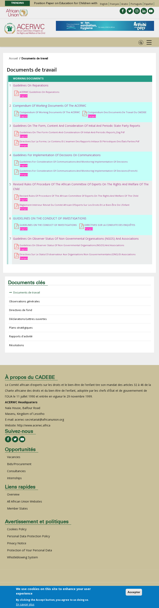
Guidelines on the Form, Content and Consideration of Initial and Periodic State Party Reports (76, 126)
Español (148, 3)
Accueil (13, 58)
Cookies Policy (16, 529)
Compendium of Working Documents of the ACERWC (49, 106)
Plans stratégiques (21, 327)
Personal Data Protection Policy (28, 536)
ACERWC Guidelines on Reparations (39, 92)
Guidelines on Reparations (30, 85)
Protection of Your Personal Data (29, 550)
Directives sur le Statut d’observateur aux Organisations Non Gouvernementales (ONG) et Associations (77, 254)
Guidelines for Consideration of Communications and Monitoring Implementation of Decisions (73, 161)
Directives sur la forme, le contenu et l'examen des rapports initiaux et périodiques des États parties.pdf (79, 141)
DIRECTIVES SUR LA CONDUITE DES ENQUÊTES (109, 225)
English (104, 3)
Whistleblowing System (22, 557)
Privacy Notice (16, 543)
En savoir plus (25, 604)
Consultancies (16, 471)
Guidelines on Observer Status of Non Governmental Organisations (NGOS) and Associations (76, 239)
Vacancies (13, 457)
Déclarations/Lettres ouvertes (28, 319)
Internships (14, 478)
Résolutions (16, 345)
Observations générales (24, 301)
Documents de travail (26, 292)
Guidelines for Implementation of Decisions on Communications (57, 155)
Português (136, 3)
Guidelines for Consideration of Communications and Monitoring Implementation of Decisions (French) (78, 171)
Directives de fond (20, 310)
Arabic (124, 3)
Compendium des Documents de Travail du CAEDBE (117, 112)
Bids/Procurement (19, 464)
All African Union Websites (24, 501)
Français (114, 3)
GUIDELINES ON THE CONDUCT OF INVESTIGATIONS (49, 218)
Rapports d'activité (21, 336)
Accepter (134, 592)
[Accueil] (24, 28)
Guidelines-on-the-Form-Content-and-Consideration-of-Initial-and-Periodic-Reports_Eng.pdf (72, 132)
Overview (13, 494)
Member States (17, 508)
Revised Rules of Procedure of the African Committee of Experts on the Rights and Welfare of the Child (78, 196)
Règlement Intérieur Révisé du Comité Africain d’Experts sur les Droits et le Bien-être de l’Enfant (74, 205)
